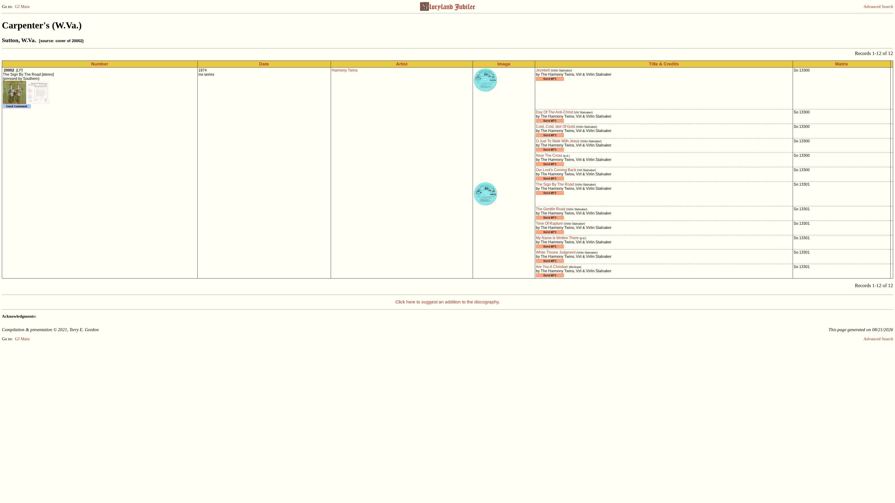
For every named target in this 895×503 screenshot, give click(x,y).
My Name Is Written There (557, 238)
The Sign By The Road (555, 184)
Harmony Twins (345, 70)
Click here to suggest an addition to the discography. (447, 301)
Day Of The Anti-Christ (554, 112)
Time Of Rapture (549, 223)
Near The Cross (549, 155)
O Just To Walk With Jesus (557, 141)
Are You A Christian (552, 267)
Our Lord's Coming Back (556, 170)
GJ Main (22, 6)
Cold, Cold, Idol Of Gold (555, 127)
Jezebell (543, 70)
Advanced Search (878, 6)
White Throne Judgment (555, 252)
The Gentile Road (550, 209)
